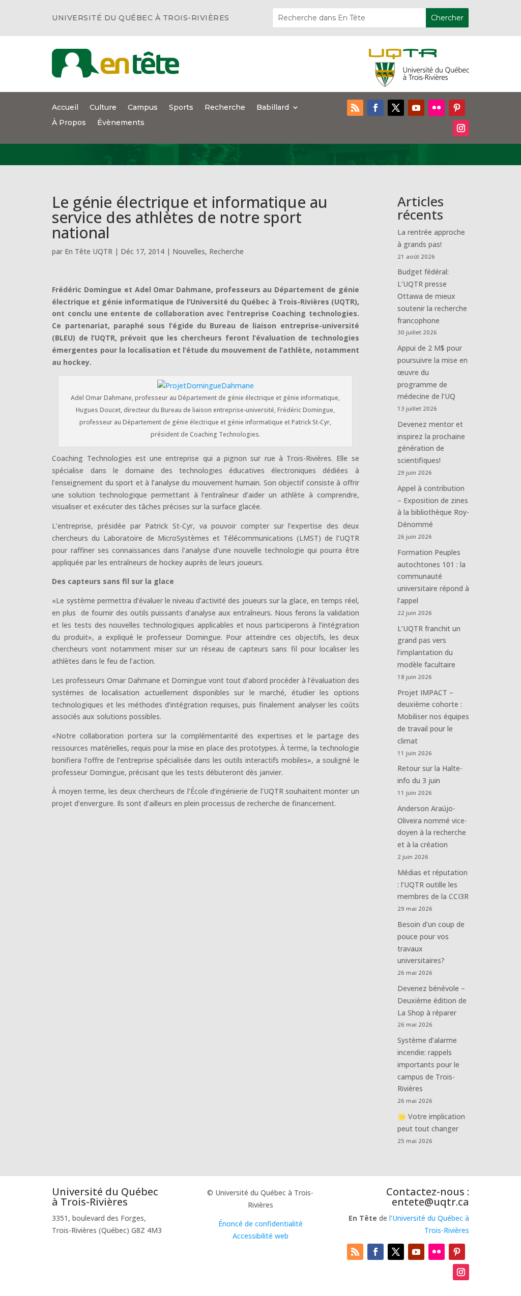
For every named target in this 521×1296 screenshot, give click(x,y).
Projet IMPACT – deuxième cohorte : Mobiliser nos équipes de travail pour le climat (433, 717)
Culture (103, 108)
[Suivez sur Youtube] (416, 108)
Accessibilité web (260, 1236)
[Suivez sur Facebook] (375, 108)
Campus (143, 108)
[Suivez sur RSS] (355, 108)
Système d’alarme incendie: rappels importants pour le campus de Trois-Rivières (428, 1064)
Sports (181, 108)
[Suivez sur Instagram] (461, 128)
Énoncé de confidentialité (260, 1223)
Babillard (272, 108)
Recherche (225, 108)
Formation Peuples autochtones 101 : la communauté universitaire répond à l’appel (433, 576)
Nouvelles (188, 251)
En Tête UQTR (88, 251)
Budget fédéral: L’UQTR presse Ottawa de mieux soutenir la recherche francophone (432, 296)
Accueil (65, 108)
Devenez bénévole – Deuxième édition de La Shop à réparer (432, 1000)
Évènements (120, 123)
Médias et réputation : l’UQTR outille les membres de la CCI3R (433, 885)
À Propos (69, 123)
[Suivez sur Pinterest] (457, 108)
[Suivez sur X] (396, 108)
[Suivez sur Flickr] (436, 108)
